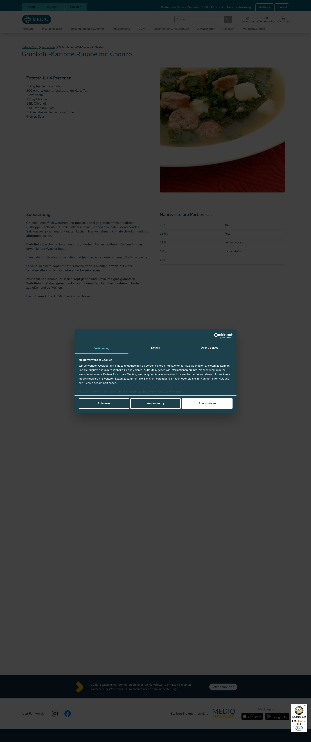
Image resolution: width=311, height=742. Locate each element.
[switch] (299, 728)
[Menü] (305, 706)
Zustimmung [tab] (102, 348)
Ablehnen (104, 403)
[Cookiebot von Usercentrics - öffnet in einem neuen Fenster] (217, 336)
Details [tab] (155, 347)
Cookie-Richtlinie (102, 391)
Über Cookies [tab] (209, 347)
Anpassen (153, 403)
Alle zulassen (207, 403)
